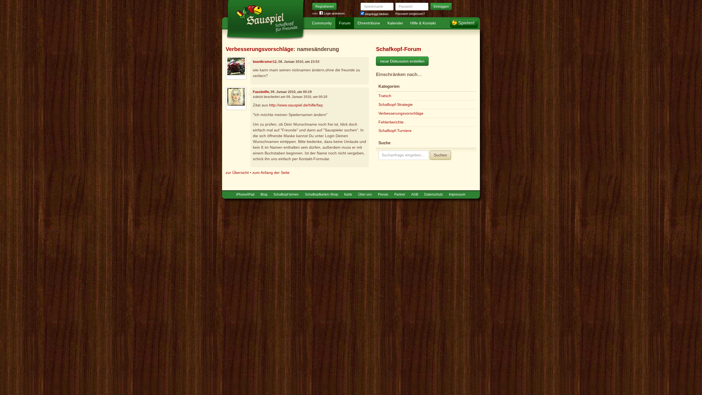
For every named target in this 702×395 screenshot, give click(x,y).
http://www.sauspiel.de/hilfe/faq (295, 105)
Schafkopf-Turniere (395, 130)
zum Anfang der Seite (271, 172)
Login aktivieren (334, 13)
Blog (264, 194)
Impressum (457, 194)
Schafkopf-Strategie (395, 104)
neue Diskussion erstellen (402, 61)
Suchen (440, 155)
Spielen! (466, 23)
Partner (399, 194)
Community (322, 23)
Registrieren (324, 7)
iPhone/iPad (245, 194)
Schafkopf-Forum (398, 49)
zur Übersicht (237, 172)
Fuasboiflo (261, 92)
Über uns (365, 194)
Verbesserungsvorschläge (259, 49)
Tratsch (384, 96)
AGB (414, 194)
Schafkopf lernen (286, 194)
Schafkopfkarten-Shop (321, 194)
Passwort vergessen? (410, 13)
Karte (348, 194)
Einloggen (441, 7)
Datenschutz (433, 194)
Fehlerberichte (391, 122)
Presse (383, 194)
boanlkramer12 (265, 62)
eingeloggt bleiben (376, 14)
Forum (344, 23)
